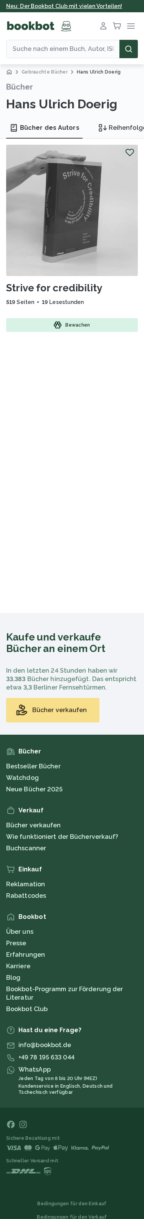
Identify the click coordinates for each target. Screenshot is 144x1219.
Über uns (19, 931)
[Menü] (131, 26)
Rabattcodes (26, 895)
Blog (13, 977)
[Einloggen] (103, 26)
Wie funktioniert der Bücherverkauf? (62, 836)
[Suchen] (128, 49)
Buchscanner (26, 848)
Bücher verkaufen (33, 825)
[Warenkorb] (117, 26)
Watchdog (22, 777)
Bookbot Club (27, 1009)
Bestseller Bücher (33, 766)
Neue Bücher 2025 (34, 789)
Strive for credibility (54, 288)
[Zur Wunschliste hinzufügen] (130, 152)
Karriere (18, 966)
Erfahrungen (25, 954)
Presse (16, 943)
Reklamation (25, 884)
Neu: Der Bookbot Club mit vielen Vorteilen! (64, 6)
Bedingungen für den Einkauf (71, 1203)
